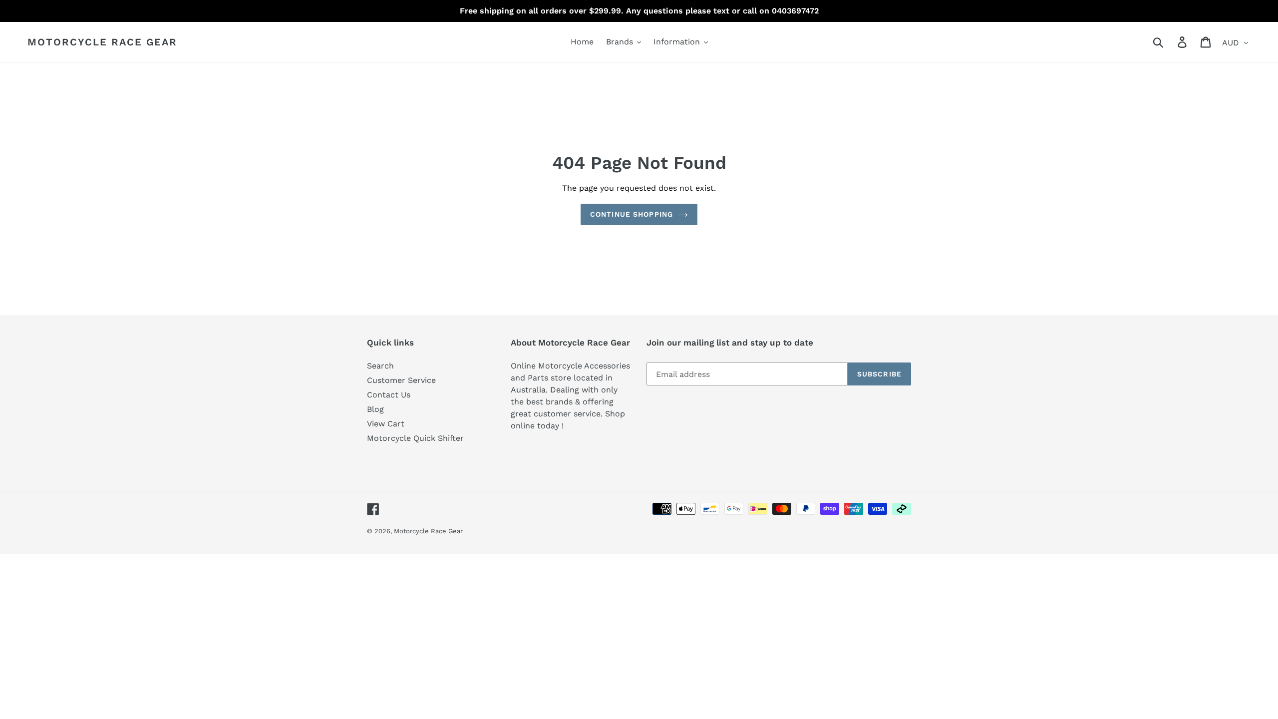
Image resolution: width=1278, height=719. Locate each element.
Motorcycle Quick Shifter (415, 438)
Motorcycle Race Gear (102, 42)
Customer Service (401, 380)
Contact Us (388, 394)
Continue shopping (631, 214)
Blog (375, 409)
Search (380, 365)
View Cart (385, 423)
